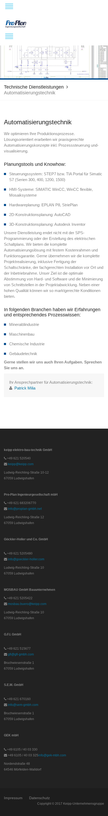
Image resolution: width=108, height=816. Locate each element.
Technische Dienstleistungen (34, 87)
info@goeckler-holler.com (26, 559)
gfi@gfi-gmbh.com (21, 654)
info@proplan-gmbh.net (25, 509)
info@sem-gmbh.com (23, 705)
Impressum (13, 798)
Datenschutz (39, 798)
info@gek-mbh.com (52, 755)
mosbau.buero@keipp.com (27, 604)
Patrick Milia (24, 388)
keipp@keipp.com (21, 464)
